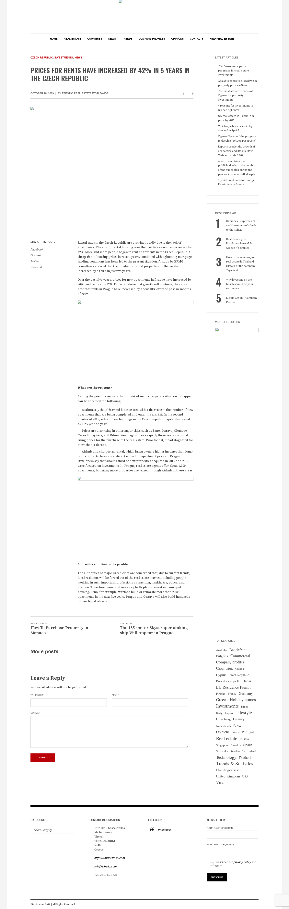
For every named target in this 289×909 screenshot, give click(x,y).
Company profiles (230, 662)
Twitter (34, 261)
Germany (246, 693)
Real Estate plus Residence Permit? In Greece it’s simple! (239, 243)
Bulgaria (222, 656)
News (78, 57)
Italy (219, 713)
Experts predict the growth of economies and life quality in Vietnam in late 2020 (236, 151)
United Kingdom (228, 776)
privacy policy (242, 862)
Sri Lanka (222, 751)
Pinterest (36, 267)
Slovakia (236, 745)
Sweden (235, 751)
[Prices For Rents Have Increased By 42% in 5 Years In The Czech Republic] (111, 167)
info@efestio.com (105, 866)
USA (245, 776)
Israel (244, 706)
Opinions (222, 731)
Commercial (240, 655)
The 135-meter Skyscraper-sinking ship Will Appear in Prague (154, 630)
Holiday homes (243, 699)
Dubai (246, 680)
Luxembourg (223, 719)
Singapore (222, 745)
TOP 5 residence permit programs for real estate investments (233, 71)
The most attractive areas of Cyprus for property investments (235, 95)
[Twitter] (255, 904)
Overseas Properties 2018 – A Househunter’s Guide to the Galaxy (242, 225)
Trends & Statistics (234, 763)
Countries (224, 668)
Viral (220, 782)
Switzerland (249, 751)
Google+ (35, 255)
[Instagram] (243, 904)
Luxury (239, 719)
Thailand (245, 757)
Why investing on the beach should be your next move (239, 284)
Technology (226, 757)
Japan (229, 713)
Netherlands (223, 726)
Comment (36, 713)
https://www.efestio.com (109, 858)
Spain (247, 744)
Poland (235, 732)
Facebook (36, 249)
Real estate (226, 738)
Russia (244, 738)
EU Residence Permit (233, 687)
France (232, 693)
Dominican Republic (228, 681)
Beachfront (238, 649)
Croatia (239, 669)
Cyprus (221, 674)
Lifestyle (243, 712)
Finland (220, 694)
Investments (63, 57)
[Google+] (249, 904)
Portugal (248, 731)
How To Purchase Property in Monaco (59, 630)
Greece (221, 699)
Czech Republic (41, 57)
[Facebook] (237, 904)
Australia (221, 650)
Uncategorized (227, 770)
